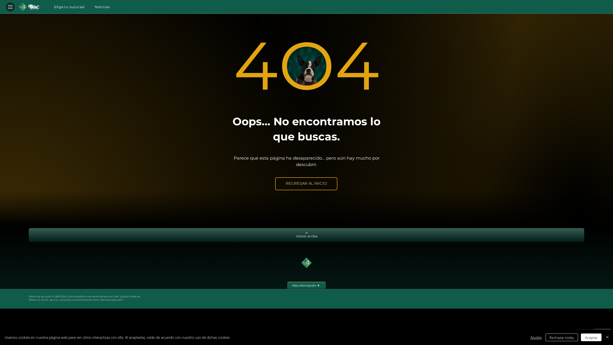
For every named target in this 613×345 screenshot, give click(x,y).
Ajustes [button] (536, 337)
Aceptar (591, 337)
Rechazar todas (562, 337)
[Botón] (28, 7)
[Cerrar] (607, 337)
